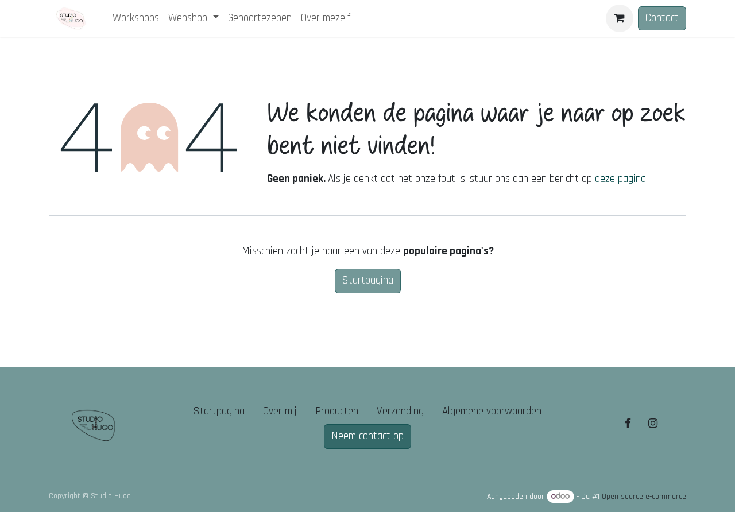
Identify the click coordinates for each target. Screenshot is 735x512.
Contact (662, 18)
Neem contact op (367, 436)
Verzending (400, 411)
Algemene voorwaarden (491, 411)
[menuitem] (136, 19)
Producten (336, 411)
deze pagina (620, 179)
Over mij (280, 411)
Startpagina (367, 280)
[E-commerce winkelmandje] (619, 18)
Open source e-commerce (644, 496)
